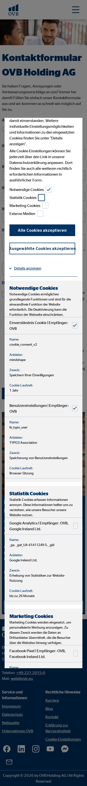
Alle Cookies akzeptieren (42, 230)
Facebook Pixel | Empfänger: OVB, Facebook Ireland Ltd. (37, 654)
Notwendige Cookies (26, 190)
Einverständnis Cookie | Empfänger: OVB (38, 325)
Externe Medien (22, 214)
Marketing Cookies (24, 206)
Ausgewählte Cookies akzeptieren (42, 248)
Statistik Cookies (22, 198)
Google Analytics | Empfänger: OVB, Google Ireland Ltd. (39, 526)
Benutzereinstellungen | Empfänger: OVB (39, 408)
